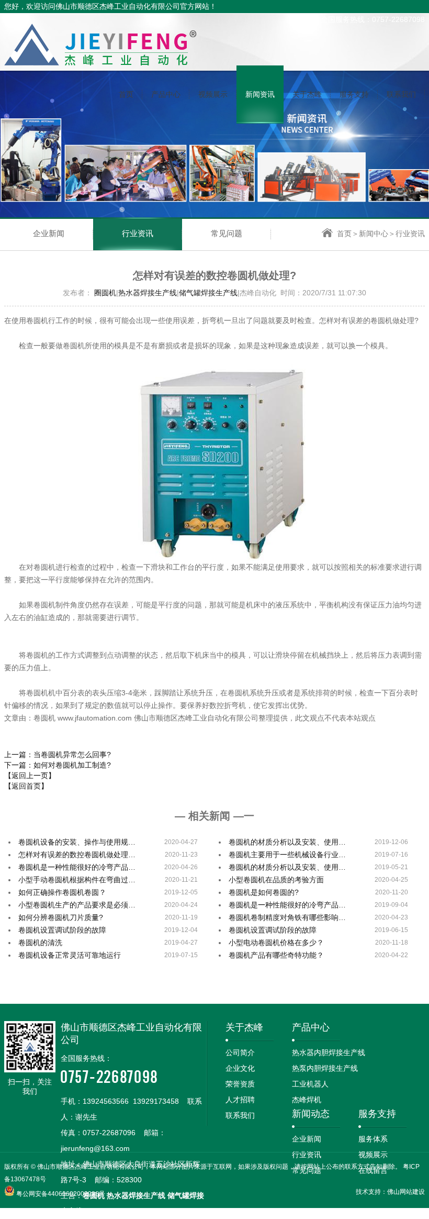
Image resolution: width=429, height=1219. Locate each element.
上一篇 (57, 754)
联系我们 (240, 1115)
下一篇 (57, 765)
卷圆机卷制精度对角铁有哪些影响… (287, 917)
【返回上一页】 (29, 775)
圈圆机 (105, 293)
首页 (344, 233)
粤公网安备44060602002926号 (60, 1194)
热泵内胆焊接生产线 (325, 1068)
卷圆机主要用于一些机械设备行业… (287, 854)
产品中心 (311, 1027)
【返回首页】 (26, 786)
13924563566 (106, 1101)
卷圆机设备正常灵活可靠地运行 (69, 955)
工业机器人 (310, 1084)
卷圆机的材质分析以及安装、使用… (287, 842)
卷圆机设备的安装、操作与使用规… (77, 842)
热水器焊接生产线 (147, 293)
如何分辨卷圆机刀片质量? (60, 917)
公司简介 (240, 1052)
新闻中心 (373, 233)
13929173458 (156, 1101)
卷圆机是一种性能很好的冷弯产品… (77, 867)
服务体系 (373, 1139)
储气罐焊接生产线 (208, 293)
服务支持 (377, 1114)
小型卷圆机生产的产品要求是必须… (77, 905)
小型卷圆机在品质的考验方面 (276, 880)
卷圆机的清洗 (40, 942)
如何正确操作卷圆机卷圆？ (62, 892)
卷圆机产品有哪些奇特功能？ (276, 955)
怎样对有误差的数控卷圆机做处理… (77, 854)
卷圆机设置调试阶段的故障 (62, 930)
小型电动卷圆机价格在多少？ (276, 942)
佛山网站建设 (406, 1191)
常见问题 (226, 233)
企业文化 (240, 1068)
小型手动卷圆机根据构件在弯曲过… (77, 880)
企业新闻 (48, 233)
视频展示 (373, 1154)
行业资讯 (137, 233)
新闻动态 (311, 1114)
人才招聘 (240, 1099)
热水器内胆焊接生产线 (328, 1052)
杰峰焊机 (306, 1099)
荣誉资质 (240, 1084)
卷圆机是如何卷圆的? (264, 892)
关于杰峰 (244, 1027)
